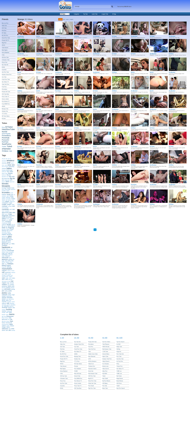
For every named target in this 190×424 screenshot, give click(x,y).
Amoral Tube (77, 376)
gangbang (9, 234)
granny (9, 242)
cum (13, 206)
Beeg (3, 127)
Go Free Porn (120, 361)
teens (11, 314)
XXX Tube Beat (5, 94)
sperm (8, 304)
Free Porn (4, 86)
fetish (3, 227)
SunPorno (6, 144)
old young (4, 281)
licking (4, 265)
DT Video (4, 33)
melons (9, 270)
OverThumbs (6, 133)
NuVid (4, 132)
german (4, 238)
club (13, 200)
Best (64, 19)
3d (8, 158)
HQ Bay (118, 349)
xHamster (6, 149)
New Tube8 (105, 378)
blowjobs (6, 186)
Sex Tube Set (5, 64)
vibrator (12, 325)
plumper (12, 287)
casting (11, 196)
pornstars (7, 289)
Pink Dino (4, 30)
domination (12, 215)
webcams (5, 328)
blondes (5, 183)
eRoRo (3, 106)
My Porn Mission (106, 380)
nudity (6, 278)
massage (9, 267)
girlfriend (9, 238)
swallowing (9, 311)
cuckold (10, 206)
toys (11, 321)
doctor (6, 214)
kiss (12, 260)
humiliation (5, 254)
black (7, 181)
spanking (12, 303)
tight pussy (4, 319)
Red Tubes (119, 376)
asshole (4, 168)
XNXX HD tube (105, 346)
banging (4, 170)
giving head (5, 239)
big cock (11, 176)
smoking (9, 301)
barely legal (9, 170)
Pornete (4, 118)
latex (11, 262)
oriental (12, 283)
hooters (3, 252)
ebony (3, 220)
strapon (10, 307)
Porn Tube (119, 356)
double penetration (7, 217)
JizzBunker (20, 36)
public (10, 291)
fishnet (8, 229)
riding (9, 294)
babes (9, 168)
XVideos (5, 151)
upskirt (8, 325)
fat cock (5, 226)
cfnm (12, 197)
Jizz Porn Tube (5, 72)
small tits (4, 301)
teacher (3, 314)
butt (12, 194)
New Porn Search (121, 388)
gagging (4, 234)
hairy (13, 243)
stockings (4, 307)
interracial (5, 257)
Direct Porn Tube (92, 380)
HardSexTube (8, 129)
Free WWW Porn (6, 103)
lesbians (10, 264)
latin (3, 264)
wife (7, 330)
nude (3, 278)
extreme (4, 224)
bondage (4, 188)
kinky (9, 260)
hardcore (6, 247)
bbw (8, 171)
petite (13, 286)
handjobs (4, 245)
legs (6, 263)
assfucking (11, 166)
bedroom (4, 175)
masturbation (7, 269)
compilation (5, 203)
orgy (8, 283)
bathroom (4, 171)
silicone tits (11, 299)
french (8, 231)
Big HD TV (90, 378)
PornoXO (5, 140)
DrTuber (9, 127)
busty (8, 194)
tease (7, 314)
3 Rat (3, 55)
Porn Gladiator (77, 368)
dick (10, 212)
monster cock (9, 275)
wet (10, 328)
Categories (76, 14)
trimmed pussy (5, 324)
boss (3, 189)
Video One (4, 25)
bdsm (11, 171)
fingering (11, 227)
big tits (12, 178)
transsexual (9, 322)
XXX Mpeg (104, 383)
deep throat (5, 212)
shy (7, 299)
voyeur (8, 327)
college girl (12, 201)
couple (4, 204)
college (7, 201)
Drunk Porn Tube (6, 37)
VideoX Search (105, 361)
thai (5, 316)
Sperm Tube (105, 356)
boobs (9, 188)
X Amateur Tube (5, 59)
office (3, 279)
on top (8, 281)
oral (12, 281)
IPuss (118, 363)
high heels (4, 250)
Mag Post (4, 42)
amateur (10, 160)
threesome (10, 316)
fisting (11, 229)
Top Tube (85, 14)
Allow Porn (104, 371)
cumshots (5, 209)
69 (10, 158)
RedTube (5, 142)
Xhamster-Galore (92, 368)
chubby (13, 198)
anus (3, 165)
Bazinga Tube (5, 108)
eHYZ (89, 358)
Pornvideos (4, 89)
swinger (3, 312)
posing (13, 289)
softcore (4, 303)
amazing (4, 163)
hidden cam (8, 249)
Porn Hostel (91, 385)
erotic (10, 220)
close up (9, 200)
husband (10, 254)
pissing (8, 287)
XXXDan (76, 36)
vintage (4, 327)
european (8, 221)
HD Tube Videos (6, 116)
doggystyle (5, 215)
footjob (10, 230)
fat (2, 226)
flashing (4, 230)
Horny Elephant (5, 52)
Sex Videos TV (5, 81)
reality (9, 293)
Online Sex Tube (92, 383)
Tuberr (104, 376)
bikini (3, 180)
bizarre (3, 181)
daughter (7, 211)
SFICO (3, 45)
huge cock (4, 253)
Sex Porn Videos (106, 341)
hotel (7, 252)
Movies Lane (105, 366)
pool (3, 289)
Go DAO (118, 344)
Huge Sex (119, 351)
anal (8, 163)
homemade (10, 250)
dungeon (12, 218)
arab (6, 165)
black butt (12, 181)
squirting (6, 306)
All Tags (114, 14)
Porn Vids (104, 385)
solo (8, 303)
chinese (3, 198)
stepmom (11, 306)
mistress (13, 272)
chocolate (8, 198)
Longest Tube (105, 14)
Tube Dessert (5, 47)
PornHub (5, 138)
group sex (5, 243)
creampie (4, 206)
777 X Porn (4, 113)
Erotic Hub (90, 371)
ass (13, 165)
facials (9, 224)
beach (3, 173)
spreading (13, 304)
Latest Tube (94, 14)
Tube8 (9, 146)
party (9, 286)
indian (3, 256)
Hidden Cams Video (93, 354)
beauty (10, 173)
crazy (13, 204)
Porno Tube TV (5, 96)
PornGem (58, 91)
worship (13, 330)
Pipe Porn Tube (92, 388)
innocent (7, 256)
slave (7, 300)
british (7, 190)
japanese (5, 259)
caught (3, 197)
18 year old (4, 158)
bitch (11, 180)
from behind (4, 233)
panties (12, 284)
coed (3, 201)
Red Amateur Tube (106, 349)
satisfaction (9, 296)
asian (9, 165)
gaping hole (4, 236)
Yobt (10, 151)
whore (3, 330)
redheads (4, 294)
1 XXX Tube (105, 351)
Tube (89, 351)
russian (4, 296)
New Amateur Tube (92, 373)
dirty (3, 214)
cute (13, 209)
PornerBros (6, 136)
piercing (4, 287)
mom (6, 274)
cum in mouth (5, 207)
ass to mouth (5, 166)
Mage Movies (120, 378)
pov (3, 291)
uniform (4, 325)
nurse (10, 278)
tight (10, 317)
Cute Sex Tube (120, 358)
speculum (4, 304)
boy (9, 189)
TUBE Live (119, 371)
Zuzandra (4, 69)
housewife (11, 252)
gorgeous (4, 242)
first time (4, 229)
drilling (4, 218)
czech (3, 211)
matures (4, 270)
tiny (9, 319)
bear (6, 173)
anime (12, 163)
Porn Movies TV (5, 101)
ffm (7, 227)
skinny (3, 300)
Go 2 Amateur (105, 363)
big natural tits (5, 178)
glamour (11, 239)
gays (10, 236)
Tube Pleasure (105, 344)
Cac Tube (4, 77)
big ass (9, 175)
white (12, 328)
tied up (6, 317)
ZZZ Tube (4, 28)
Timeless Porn (91, 366)
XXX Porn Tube (92, 376)
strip (14, 307)
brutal (11, 192)
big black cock (5, 176)
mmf (3, 274)
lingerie (8, 265)
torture (7, 321)
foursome (4, 231)
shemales (9, 297)
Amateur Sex (5, 111)
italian (10, 257)
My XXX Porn (5, 35)
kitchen (3, 262)
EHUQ (3, 67)
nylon (13, 278)
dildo (13, 212)
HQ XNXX (104, 373)
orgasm (4, 283)
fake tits (13, 224)
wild (9, 330)
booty (12, 188)
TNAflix (4, 146)
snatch (13, 301)
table (7, 312)
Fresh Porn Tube (6, 79)
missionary (8, 272)
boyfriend (13, 189)
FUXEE (76, 371)
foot (8, 230)
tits (11, 319)
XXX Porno (119, 383)
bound (6, 189)
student (3, 309)
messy (12, 270)
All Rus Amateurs (92, 361)
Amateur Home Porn (7, 74)
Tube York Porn (5, 84)
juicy (6, 260)
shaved (4, 297)
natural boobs (5, 276)
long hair (4, 267)
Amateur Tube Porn (107, 358)
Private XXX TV (5, 40)
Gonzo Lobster (5, 99)
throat (3, 317)
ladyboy (7, 262)
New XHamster (91, 356)
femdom (12, 226)
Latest (67, 19)
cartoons (4, 196)
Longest (71, 19)
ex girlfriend (4, 223)
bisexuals (7, 180)
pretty (6, 291)
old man (10, 279)
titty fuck (4, 321)
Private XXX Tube (6, 91)
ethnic (3, 221)
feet (9, 226)
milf (3, 272)
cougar (10, 203)
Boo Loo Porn (5, 23)
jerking (10, 259)
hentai (3, 249)
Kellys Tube (119, 346)
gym (10, 243)
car (14, 194)
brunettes (6, 192)
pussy (4, 293)
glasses (3, 240)
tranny (3, 322)
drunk (7, 218)
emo (7, 220)
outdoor (4, 284)
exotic (9, 223)
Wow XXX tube (77, 373)
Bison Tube (105, 388)
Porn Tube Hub (120, 354)
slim (10, 300)
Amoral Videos (105, 354)
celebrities (8, 197)
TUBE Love (119, 373)
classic (3, 200)
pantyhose (4, 286)
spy (2, 306)
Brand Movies (120, 380)
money (9, 274)
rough (13, 294)
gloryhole (8, 240)
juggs (3, 260)
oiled (6, 279)
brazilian (4, 190)
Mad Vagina (4, 50)
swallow (4, 311)
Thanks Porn (120, 366)
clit (6, 200)
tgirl (3, 316)
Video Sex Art (105, 368)
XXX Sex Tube (5, 57)
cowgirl (9, 204)
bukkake (4, 194)
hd (11, 247)
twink (11, 324)
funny (9, 233)
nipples (10, 276)
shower (4, 299)
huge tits (10, 253)
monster (4, 275)
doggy (10, 214)
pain (8, 284)
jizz (13, 259)
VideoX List (91, 363)
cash (8, 196)
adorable (4, 160)
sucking (9, 309)
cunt (10, 209)
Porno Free (4, 62)
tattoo (10, 312)
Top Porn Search (120, 341)
